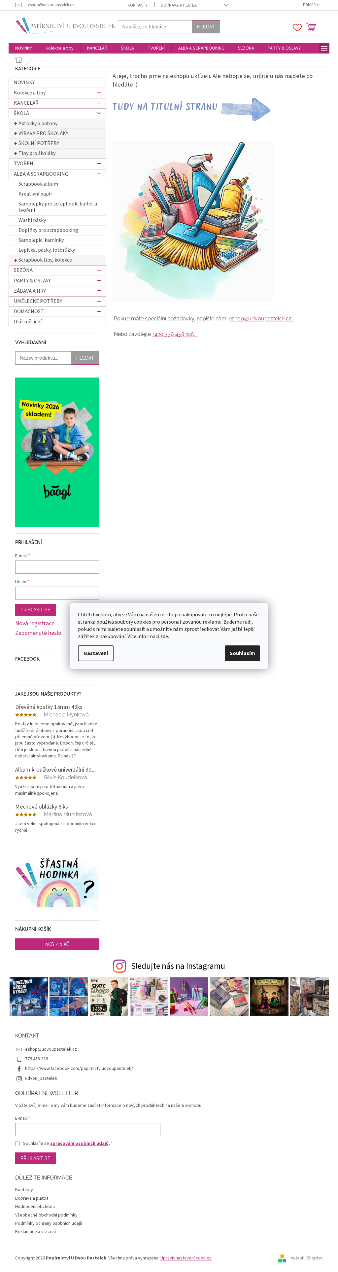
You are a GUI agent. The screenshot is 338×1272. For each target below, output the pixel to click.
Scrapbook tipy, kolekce (45, 260)
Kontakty (138, 5)
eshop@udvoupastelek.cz (261, 318)
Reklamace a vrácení (35, 1231)
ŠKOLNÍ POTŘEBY (38, 143)
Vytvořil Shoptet (307, 1258)
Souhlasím (242, 653)
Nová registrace (34, 624)
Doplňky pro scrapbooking (48, 230)
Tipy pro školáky (36, 153)
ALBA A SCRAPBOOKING (41, 174)
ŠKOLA (21, 113)
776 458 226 (36, 1059)
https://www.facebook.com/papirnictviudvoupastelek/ (79, 1068)
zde (164, 636)
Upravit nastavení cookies (186, 1258)
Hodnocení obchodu (35, 1206)
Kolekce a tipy (30, 92)
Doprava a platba (179, 5)
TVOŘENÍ (24, 163)
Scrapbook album (38, 184)
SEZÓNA (23, 270)
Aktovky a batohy (37, 123)
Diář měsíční (28, 321)
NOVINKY (24, 82)
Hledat (206, 26)
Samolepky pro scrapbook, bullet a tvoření (57, 207)
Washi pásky (32, 220)
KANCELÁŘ (26, 103)
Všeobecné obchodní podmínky (46, 1215)
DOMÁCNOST (29, 311)
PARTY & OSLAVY (32, 280)
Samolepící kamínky (41, 240)
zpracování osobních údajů (79, 1143)
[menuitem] (24, 48)
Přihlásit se (35, 609)
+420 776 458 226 (175, 334)
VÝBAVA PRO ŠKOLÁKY (43, 133)
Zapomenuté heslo (38, 633)
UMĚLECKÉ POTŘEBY (38, 301)
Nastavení (96, 653)
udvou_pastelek (41, 1078)
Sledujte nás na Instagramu (178, 966)
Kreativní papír (35, 194)
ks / (57, 944)
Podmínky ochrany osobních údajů (48, 1223)
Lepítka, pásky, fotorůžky (46, 250)
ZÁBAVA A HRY (30, 291)
